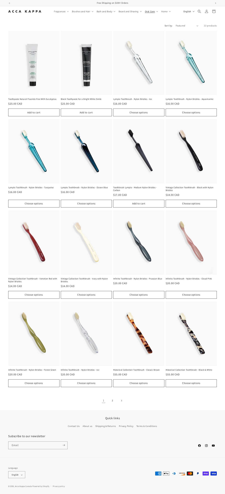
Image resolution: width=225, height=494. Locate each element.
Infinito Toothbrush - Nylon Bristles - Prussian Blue (137, 278)
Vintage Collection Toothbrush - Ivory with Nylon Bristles (84, 280)
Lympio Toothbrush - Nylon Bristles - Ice (132, 99)
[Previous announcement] (9, 3)
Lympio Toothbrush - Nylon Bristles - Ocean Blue (84, 187)
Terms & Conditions (146, 426)
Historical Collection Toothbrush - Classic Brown (136, 370)
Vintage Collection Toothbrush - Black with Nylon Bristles (189, 189)
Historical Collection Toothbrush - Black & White (189, 370)
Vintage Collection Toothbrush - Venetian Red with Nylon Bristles (32, 280)
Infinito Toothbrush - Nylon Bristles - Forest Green (32, 370)
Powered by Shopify (40, 486)
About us (87, 426)
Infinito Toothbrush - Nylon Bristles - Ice (80, 370)
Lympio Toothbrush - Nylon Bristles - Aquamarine (189, 99)
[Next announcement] (215, 3)
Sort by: (168, 25)
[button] (61, 11)
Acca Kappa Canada (23, 486)
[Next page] (121, 400)
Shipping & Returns (105, 426)
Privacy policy (59, 486)
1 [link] (103, 400)
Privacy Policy (126, 426)
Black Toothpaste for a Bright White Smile (81, 99)
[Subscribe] (63, 445)
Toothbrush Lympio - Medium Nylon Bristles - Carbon (135, 189)
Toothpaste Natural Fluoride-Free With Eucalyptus (32, 99)
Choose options (139, 112)
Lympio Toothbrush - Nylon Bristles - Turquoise (31, 187)
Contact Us (74, 426)
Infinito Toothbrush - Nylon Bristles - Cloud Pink (189, 278)
